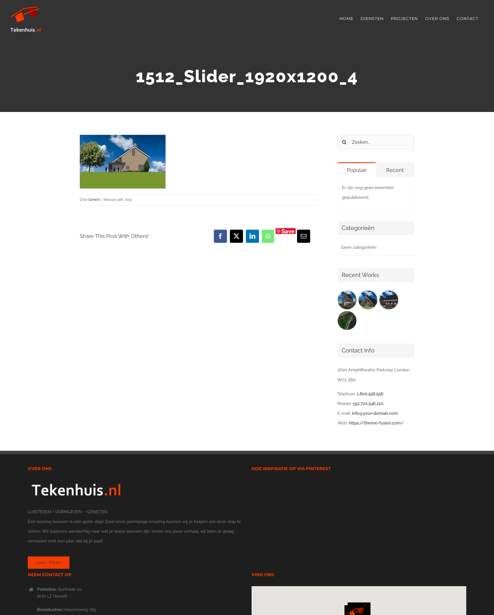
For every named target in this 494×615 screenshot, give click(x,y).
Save (287, 231)
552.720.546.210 (368, 403)
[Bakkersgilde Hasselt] (347, 300)
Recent (395, 170)
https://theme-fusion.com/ (376, 423)
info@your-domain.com (375, 413)
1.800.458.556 (370, 393)
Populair (356, 170)
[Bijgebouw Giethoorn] (389, 300)
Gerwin (94, 200)
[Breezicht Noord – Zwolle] (347, 320)
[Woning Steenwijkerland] (368, 300)
